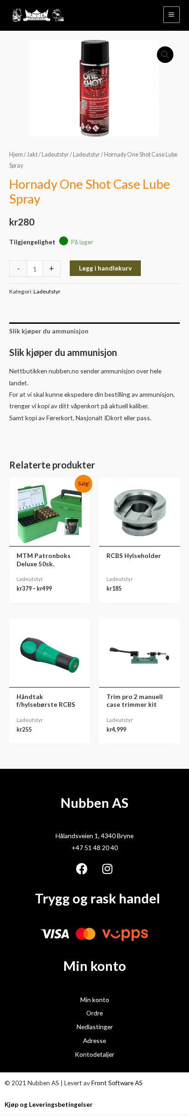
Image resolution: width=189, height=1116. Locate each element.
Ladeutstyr (55, 154)
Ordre (94, 1013)
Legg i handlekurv (105, 268)
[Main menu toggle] (171, 14)
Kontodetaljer (94, 1054)
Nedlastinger (95, 1027)
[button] (165, 54)
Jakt (32, 154)
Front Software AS (117, 1083)
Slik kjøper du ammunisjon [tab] (49, 331)
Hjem (16, 154)
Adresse (94, 1040)
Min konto (94, 999)
